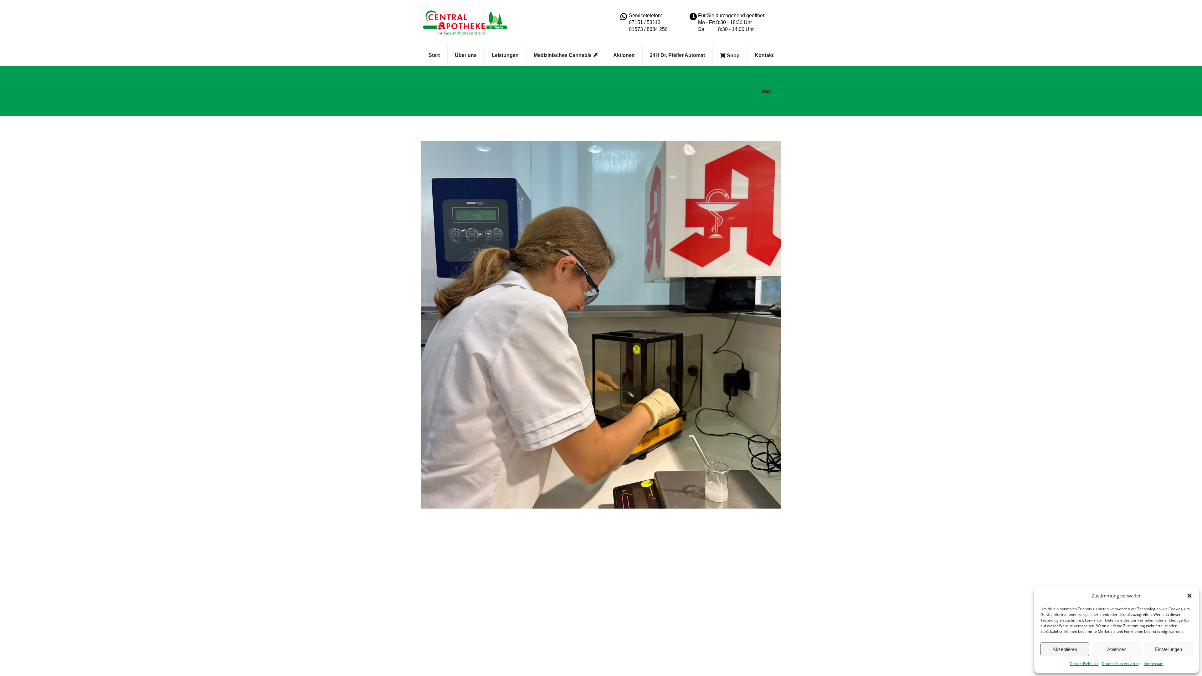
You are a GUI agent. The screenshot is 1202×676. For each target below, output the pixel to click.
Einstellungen (1168, 649)
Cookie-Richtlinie (1084, 663)
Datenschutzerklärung (1121, 663)
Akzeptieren (1065, 649)
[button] (1189, 595)
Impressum (1153, 663)
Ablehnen (1116, 649)
